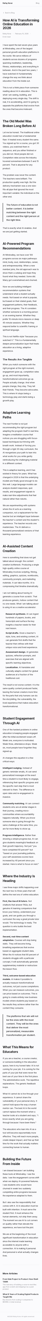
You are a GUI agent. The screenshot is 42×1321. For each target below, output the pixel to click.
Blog (37, 3)
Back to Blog (10, 13)
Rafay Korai (7, 3)
